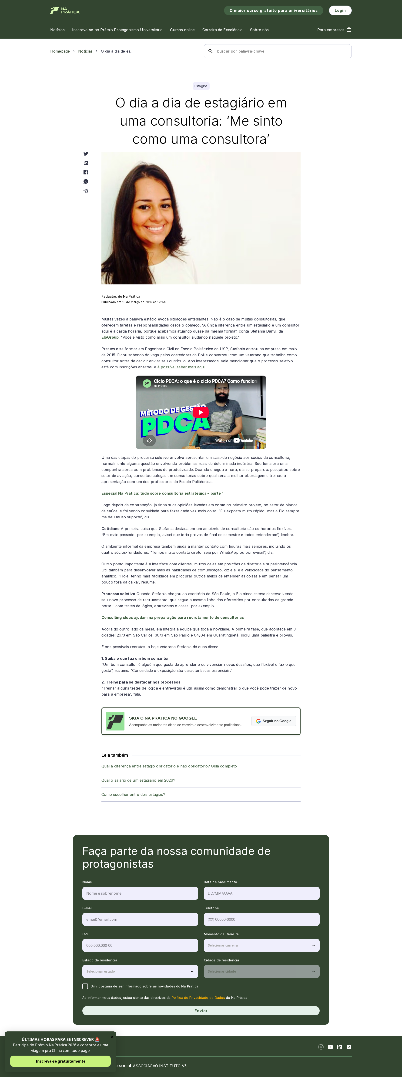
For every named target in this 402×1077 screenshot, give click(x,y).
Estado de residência (99, 960)
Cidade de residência (221, 960)
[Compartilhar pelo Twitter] (86, 153)
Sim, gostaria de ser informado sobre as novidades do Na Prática (144, 986)
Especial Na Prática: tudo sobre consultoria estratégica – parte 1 (162, 493)
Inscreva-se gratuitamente (60, 1061)
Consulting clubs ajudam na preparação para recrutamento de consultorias (172, 617)
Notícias (85, 51)
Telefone (211, 908)
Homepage (60, 51)
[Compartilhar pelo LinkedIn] (86, 163)
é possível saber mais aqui (181, 367)
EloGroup (110, 337)
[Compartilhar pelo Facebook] (86, 172)
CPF (85, 934)
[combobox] (208, 945)
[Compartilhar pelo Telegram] (86, 190)
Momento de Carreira (221, 934)
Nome (87, 882)
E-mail (87, 908)
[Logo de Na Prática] (65, 10)
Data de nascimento (220, 882)
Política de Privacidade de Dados (198, 998)
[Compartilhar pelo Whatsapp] (86, 181)
